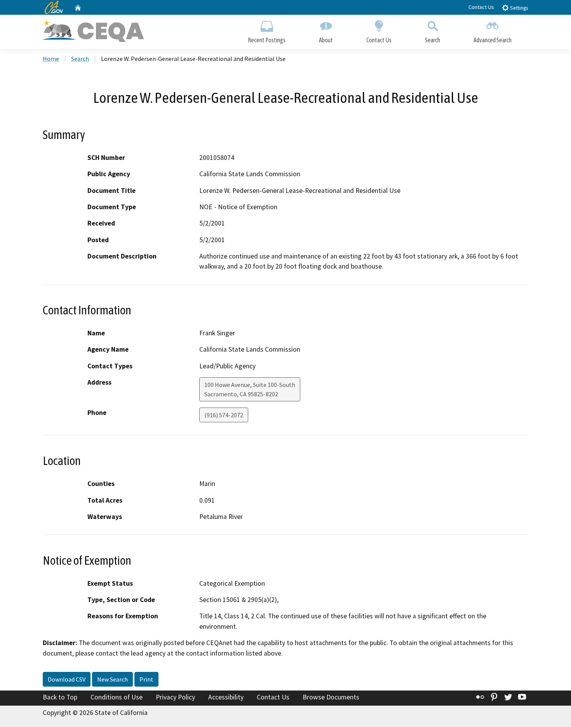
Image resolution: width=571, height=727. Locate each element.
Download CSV (66, 679)
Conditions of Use (117, 697)
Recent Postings (267, 39)
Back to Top (60, 697)
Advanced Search (493, 39)
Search (432, 39)
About (326, 39)
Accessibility (226, 697)
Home (51, 58)
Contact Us (481, 6)
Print (146, 679)
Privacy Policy (175, 697)
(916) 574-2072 (223, 415)
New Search (112, 679)
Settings (518, 8)
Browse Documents (331, 697)
